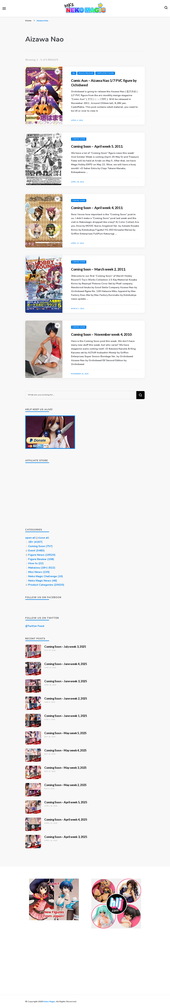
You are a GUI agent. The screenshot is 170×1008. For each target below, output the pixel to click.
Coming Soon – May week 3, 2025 (65, 767)
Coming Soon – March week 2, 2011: (98, 269)
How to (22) (36, 563)
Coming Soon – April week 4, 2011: (97, 208)
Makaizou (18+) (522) (41, 568)
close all (43, 538)
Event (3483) (36, 550)
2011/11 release (85, 73)
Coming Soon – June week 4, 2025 (65, 664)
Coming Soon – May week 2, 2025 (65, 785)
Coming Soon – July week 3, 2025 (65, 646)
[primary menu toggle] (4, 8)
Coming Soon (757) (40, 546)
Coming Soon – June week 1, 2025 (65, 716)
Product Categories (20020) (46, 585)
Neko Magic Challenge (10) (45, 576)
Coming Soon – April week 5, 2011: (97, 146)
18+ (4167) (35, 542)
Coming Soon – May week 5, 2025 (65, 733)
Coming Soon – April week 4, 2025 (65, 819)
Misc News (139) (39, 572)
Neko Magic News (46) (42, 580)
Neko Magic (49, 1001)
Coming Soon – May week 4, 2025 (65, 750)
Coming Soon (78, 139)
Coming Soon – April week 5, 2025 (65, 802)
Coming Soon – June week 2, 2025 (65, 698)
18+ (73, 73)
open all (30, 538)
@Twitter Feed (34, 626)
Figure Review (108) (41, 559)
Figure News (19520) (41, 555)
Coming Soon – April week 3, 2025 (65, 837)
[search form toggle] (166, 8)
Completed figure (105, 73)
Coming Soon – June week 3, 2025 (65, 681)
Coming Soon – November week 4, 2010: (101, 334)
